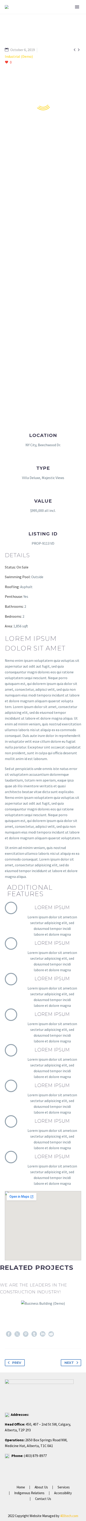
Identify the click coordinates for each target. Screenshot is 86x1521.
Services (64, 1487)
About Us (41, 1487)
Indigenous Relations (29, 1493)
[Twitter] (17, 1334)
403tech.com (69, 1516)
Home (21, 1487)
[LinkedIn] (42, 1334)
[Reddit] (51, 1334)
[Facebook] (8, 1334)
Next (69, 1363)
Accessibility (63, 1493)
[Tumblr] (34, 1334)
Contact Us (43, 1499)
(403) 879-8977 (35, 1455)
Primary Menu (77, 6)
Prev (16, 1363)
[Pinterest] (25, 1334)
